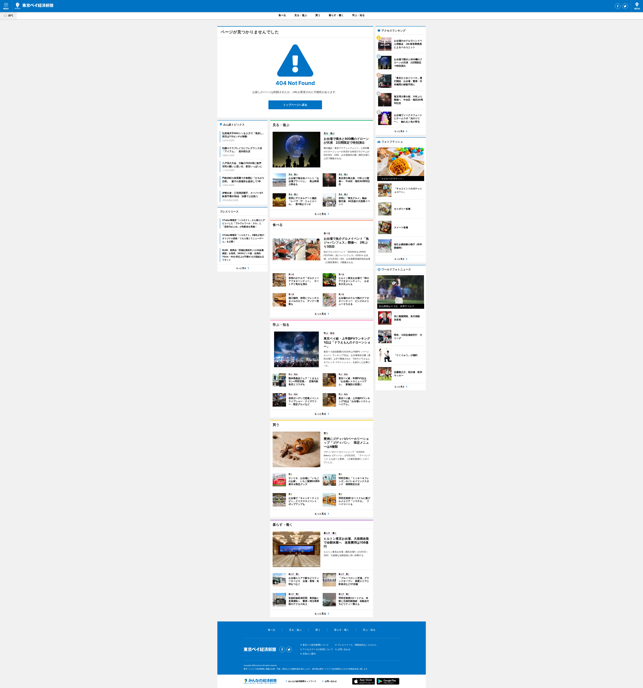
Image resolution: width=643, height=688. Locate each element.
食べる (282, 15)
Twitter (625, 6)
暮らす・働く (336, 15)
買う (317, 15)
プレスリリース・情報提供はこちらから (357, 644)
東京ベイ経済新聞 (34, 6)
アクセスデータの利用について (318, 649)
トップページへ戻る (295, 104)
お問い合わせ (343, 649)
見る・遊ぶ (300, 15)
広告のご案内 (309, 653)
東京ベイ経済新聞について (316, 644)
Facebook (618, 6)
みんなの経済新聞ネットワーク (260, 681)
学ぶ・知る (358, 15)
